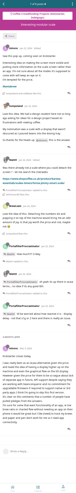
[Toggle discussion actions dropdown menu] (72, 4)
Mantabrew (10, 86)
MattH (11, 254)
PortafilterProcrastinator (22, 282)
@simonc (41, 140)
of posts (37, 4)
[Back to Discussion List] (3, 4)
